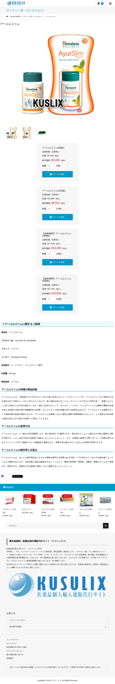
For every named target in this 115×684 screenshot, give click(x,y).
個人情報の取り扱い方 (14, 655)
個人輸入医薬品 (15, 627)
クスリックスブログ (17, 620)
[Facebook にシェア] (2, 477)
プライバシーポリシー (14, 651)
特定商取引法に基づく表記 (16, 647)
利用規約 (9, 658)
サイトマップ (11, 643)
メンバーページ (12, 640)
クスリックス (56, 680)
